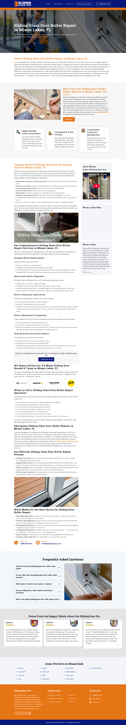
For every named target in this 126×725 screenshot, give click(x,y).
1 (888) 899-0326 (104, 4)
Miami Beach (46, 679)
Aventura (20, 668)
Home (48, 4)
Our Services (57, 4)
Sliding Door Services (54, 695)
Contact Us (70, 4)
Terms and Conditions (55, 702)
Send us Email (96, 699)
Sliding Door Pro (62, 722)
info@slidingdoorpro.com (51, 544)
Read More (69, 119)
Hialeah (44, 668)
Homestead (45, 672)
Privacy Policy (72, 698)
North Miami (70, 679)
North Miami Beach (96, 668)
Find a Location (85, 4)
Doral (19, 679)
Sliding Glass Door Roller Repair (37, 9)
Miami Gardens (70, 672)
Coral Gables (21, 672)
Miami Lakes (23, 9)
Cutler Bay (21, 675)
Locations (71, 702)
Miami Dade (69, 668)
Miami (44, 675)
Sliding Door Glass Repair (56, 698)
